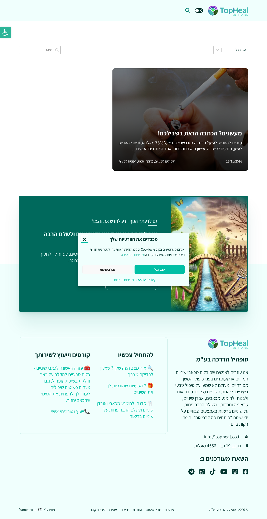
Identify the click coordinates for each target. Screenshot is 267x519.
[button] (5, 32)
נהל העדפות (107, 269)
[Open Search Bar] (187, 10)
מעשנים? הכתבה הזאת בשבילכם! (200, 133)
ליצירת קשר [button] (98, 509)
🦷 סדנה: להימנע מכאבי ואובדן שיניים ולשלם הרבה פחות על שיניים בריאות (125, 409)
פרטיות (169, 509)
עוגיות (113, 509)
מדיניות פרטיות (124, 279)
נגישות (125, 509)
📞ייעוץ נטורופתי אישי (70, 411)
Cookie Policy (145, 279)
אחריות (137, 509)
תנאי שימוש (153, 509)
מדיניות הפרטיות (133, 254)
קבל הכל (159, 269)
